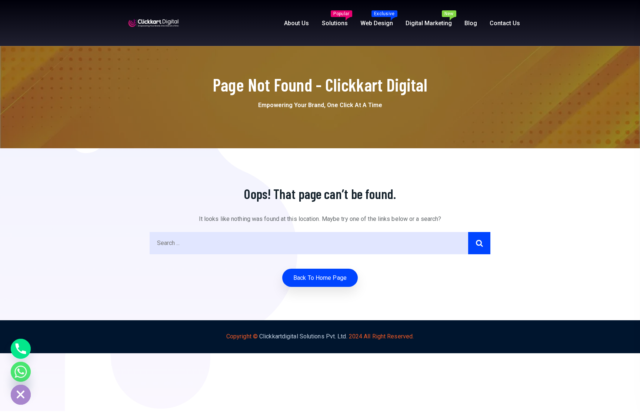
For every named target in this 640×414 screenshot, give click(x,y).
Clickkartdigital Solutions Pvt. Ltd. (303, 336)
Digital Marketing (430, 19)
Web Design (377, 19)
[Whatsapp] (21, 372)
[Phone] (21, 349)
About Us (296, 23)
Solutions (336, 19)
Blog (470, 23)
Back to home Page (320, 277)
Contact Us (505, 23)
